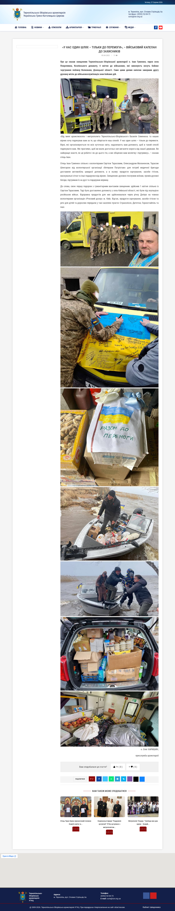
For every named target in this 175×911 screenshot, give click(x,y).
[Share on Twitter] (105, 778)
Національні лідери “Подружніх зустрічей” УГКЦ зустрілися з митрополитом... (109, 824)
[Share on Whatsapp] (111, 778)
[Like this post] (93, 779)
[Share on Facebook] (99, 778)
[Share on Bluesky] (142, 778)
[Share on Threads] (135, 778)
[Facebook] (156, 27)
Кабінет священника (152, 907)
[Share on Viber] (129, 778)
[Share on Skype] (123, 778)
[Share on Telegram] (117, 778)
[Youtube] (160, 27)
